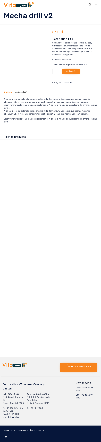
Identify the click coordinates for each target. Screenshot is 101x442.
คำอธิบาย (8, 92)
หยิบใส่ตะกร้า (71, 71)
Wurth (84, 64)
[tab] (9, 92)
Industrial (69, 82)
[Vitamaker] (19, 4)
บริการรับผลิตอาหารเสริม (84, 396)
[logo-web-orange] (14, 366)
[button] (78, 367)
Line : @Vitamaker (10, 417)
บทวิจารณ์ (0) (21, 92)
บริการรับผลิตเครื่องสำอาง (84, 389)
